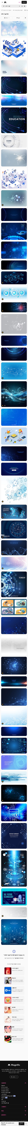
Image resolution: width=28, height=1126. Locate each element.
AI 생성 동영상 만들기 (19, 10)
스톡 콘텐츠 (4, 1094)
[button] (14, 1077)
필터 (19, 17)
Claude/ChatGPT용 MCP (8, 1096)
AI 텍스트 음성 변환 (5, 1092)
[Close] (26, 1124)
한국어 (14, 1076)
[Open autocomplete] (3, 6)
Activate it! (21, 1123)
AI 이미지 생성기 (5, 1089)
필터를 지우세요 (19, 958)
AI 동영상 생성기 (5, 1090)
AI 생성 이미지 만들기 (7, 10)
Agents (4, 1097)
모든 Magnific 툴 (5, 1103)
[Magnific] (14, 1065)
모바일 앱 (3, 1101)
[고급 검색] (25, 17)
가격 (20, 2)
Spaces (3, 1085)
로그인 (24, 2)
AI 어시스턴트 (4, 1087)
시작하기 (3, 1106)
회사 (2, 1111)
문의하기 (3, 1115)
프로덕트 (3, 1083)
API (2, 1099)
